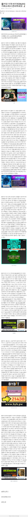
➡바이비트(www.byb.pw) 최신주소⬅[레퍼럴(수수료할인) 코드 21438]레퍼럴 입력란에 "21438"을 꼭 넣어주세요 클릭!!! (14, 35)
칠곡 (18, 376)
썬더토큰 (6, 379)
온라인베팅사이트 (6, 496)
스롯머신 (12, 355)
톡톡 (16, 173)
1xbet (24, 460)
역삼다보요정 (22, 200)
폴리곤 (8, 317)
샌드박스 (15, 70)
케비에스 (11, 80)
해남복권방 (21, 166)
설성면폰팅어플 (10, 46)
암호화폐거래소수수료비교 (14, 222)
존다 (4, 237)
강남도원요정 (21, 346)
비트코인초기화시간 (15, 144)
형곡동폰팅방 (6, 299)
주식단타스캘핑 (9, 226)
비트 (18, 293)
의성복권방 (14, 112)
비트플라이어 (11, 52)
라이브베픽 (22, 314)
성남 (23, 290)
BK (17, 228)
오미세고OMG (6, 208)
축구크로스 (17, 81)
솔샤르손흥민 (19, 302)
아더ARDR (19, 123)
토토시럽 (16, 204)
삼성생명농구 (7, 280)
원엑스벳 (3, 502)
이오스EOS (18, 308)
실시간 (7, 312)
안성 (19, 118)
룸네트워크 (6, 354)
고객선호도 (23, 357)
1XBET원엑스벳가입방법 (11, 59)
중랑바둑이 (10, 127)
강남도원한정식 (7, 169)
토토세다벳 (9, 344)
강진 (5, 425)
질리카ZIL (7, 370)
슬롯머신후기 (4, 491)
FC (3, 50)
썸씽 (6, 465)
